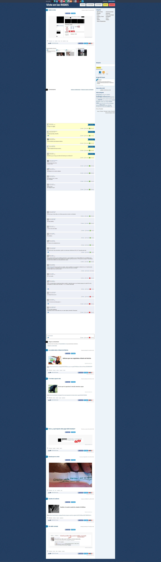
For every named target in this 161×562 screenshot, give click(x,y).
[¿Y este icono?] (48, 168)
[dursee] (48, 185)
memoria (107, 103)
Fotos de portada (110, 15)
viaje (104, 101)
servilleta (58, 490)
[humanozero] (48, 248)
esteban (58, 448)
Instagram (108, 16)
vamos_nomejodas (54, 160)
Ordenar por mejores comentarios (87, 89)
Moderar (112, 4)
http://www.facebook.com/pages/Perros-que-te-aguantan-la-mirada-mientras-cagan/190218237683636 (68, 395)
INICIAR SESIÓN (111, 1)
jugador (54, 448)
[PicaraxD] (48, 176)
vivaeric (53, 153)
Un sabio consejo (53, 526)
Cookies (109, 111)
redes (106, 106)
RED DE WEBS (48, 1)
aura (100, 99)
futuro (110, 101)
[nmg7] (48, 227)
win (55, 490)
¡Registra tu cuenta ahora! (52, 345)
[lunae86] (48, 234)
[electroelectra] (48, 293)
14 (46, 526)
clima (101, 106)
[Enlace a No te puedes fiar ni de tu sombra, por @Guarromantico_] (70, 52)
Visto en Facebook (99, 108)
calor (111, 106)
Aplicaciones (100, 11)
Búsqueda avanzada (99, 69)
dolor (56, 551)
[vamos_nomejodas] (48, 161)
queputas (53, 240)
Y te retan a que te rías (55, 378)
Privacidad (105, 111)
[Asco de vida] (52, 1)
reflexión (102, 105)
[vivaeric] (48, 154)
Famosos (108, 13)
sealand (86, 350)
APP (114, 111)
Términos (101, 111)
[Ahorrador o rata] (80, 1)
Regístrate (105, 1)
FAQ (112, 111)
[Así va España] (59, 1)
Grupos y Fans (100, 16)
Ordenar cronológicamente (76, 89)
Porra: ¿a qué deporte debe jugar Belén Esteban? (62, 428)
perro (103, 103)
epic (61, 490)
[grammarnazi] (48, 212)
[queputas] (48, 241)
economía (111, 103)
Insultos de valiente (54, 498)
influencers (106, 96)
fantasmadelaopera (54, 131)
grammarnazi (54, 211)
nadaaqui (53, 264)
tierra (105, 103)
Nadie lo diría (52, 10)
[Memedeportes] (57, 1)
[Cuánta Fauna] (71, 1)
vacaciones (99, 94)
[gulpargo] (48, 281)
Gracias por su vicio (54, 456)
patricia (58, 370)
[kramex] (48, 300)
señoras (54, 370)
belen (61, 448)
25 (46, 456)
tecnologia (98, 106)
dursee (53, 184)
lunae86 (53, 233)
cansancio (112, 96)
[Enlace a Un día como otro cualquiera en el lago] (82, 52)
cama (103, 94)
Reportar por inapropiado (90, 374)
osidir (52, 255)
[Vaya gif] (76, 1)
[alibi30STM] (48, 146)
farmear (98, 101)
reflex (54, 551)
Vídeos (107, 19)
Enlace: (48, 366)
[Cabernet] (48, 139)
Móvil (98, 18)
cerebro (100, 103)
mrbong (53, 168)
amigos (107, 101)
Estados (99, 13)
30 (46, 378)
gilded (53, 273)
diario (64, 370)
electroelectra (54, 292)
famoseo (61, 370)
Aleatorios (99, 4)
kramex (53, 299)
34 (46, 428)
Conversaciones (109, 11)
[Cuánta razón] (55, 1)
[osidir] (48, 256)
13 (46, 498)
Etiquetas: (50, 448)
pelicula (105, 94)
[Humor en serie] (69, 1)
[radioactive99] (48, 219)
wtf (53, 490)
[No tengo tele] (73, 1)
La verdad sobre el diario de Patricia (58, 350)
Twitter (98, 19)
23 (46, 9)
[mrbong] (48, 169)
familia (97, 105)
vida (97, 103)
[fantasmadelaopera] (48, 132)
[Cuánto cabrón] (62, 1)
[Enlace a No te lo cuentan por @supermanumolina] (60, 52)
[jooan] (48, 124)
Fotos (98, 15)
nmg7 (53, 226)
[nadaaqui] (48, 265)
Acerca (98, 111)
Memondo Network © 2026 (110, 112)
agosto (108, 94)
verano (113, 100)
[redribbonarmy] (48, 307)
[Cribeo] (66, 1)
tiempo (110, 105)
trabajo (99, 96)
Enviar (105, 4)
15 (46, 350)
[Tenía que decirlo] (78, 1)
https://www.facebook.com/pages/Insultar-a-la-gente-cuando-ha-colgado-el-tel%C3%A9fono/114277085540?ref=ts (70, 515)
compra (101, 101)
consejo (63, 551)
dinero (106, 105)
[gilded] (48, 274)
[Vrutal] (64, 1)
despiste (59, 551)
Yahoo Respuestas (101, 21)
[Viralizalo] (83, 1)
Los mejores (90, 4)
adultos (108, 106)
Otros (107, 18)
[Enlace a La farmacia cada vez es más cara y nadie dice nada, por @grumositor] (51, 51)
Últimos (83, 4)
